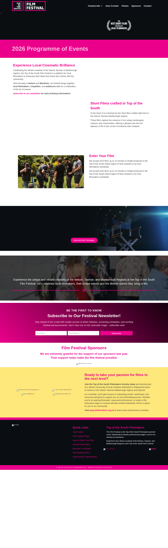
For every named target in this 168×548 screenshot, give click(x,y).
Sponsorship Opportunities (85, 457)
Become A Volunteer (82, 448)
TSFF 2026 (78, 432)
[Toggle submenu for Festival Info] (101, 6)
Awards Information (81, 444)
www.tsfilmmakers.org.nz (101, 410)
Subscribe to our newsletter (26, 93)
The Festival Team (81, 436)
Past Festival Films (81, 453)
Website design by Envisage (100, 467)
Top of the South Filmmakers (137, 432)
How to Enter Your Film (83, 440)
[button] (116, 333)
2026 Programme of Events (50, 48)
